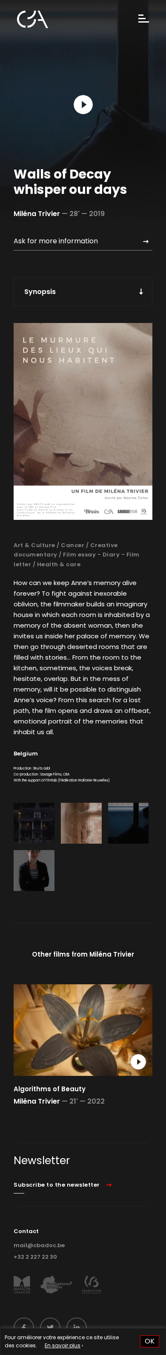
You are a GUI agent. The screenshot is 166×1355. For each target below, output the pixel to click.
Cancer (72, 545)
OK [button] (150, 1341)
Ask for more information (56, 241)
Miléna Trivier (37, 214)
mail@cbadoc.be (39, 1245)
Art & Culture (34, 545)
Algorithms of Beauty (50, 1088)
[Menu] (143, 19)
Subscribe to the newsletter (57, 1184)
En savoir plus (62, 1345)
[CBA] (32, 19)
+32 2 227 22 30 (35, 1257)
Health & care (59, 564)
